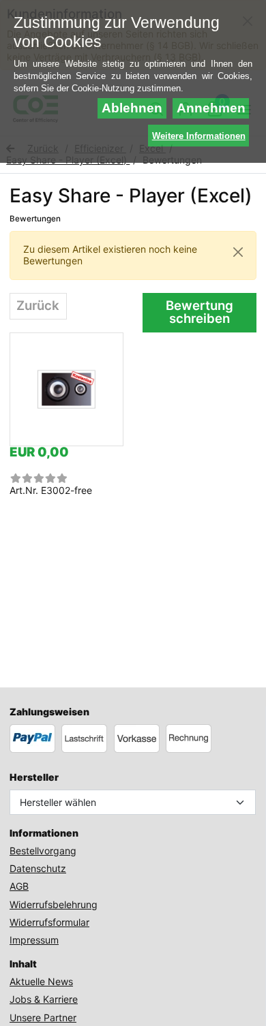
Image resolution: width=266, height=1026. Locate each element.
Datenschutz (38, 868)
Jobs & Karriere (44, 999)
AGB (19, 886)
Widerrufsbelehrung (54, 904)
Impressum (34, 940)
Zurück (37, 305)
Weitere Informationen (199, 136)
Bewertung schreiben (199, 312)
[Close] (238, 252)
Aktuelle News (41, 981)
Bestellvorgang (43, 850)
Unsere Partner (43, 1017)
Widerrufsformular (49, 922)
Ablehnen (132, 108)
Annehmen (211, 108)
